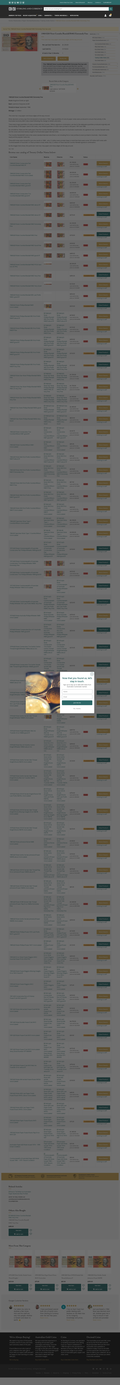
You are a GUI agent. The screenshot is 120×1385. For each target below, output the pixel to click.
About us (90, 2)
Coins (40, 15)
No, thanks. (77, 709)
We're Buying (74, 15)
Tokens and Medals (61, 15)
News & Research (80, 2)
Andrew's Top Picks (15, 15)
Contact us (98, 2)
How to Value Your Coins (66, 2)
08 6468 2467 (107, 2)
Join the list (77, 703)
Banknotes (48, 15)
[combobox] (78, 9)
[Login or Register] (105, 15)
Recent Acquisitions (29, 15)
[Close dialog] (92, 674)
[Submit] (111, 9)
